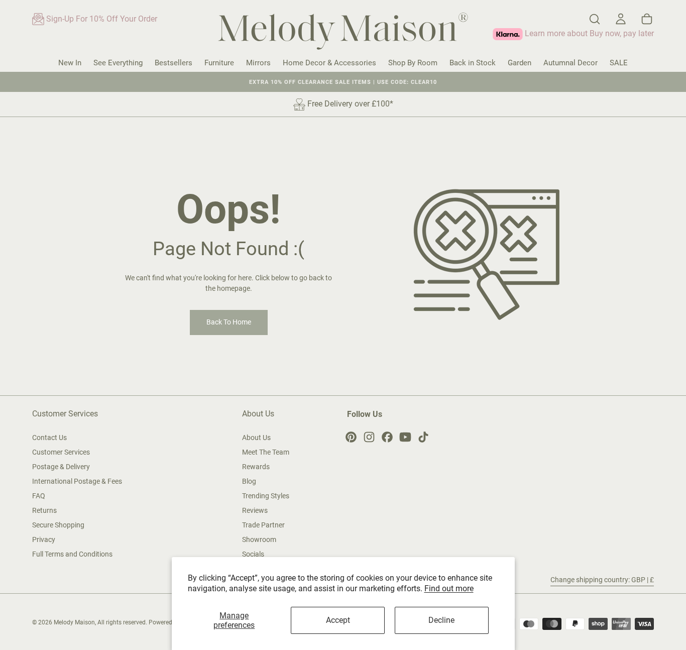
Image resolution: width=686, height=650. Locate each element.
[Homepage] (343, 33)
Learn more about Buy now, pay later (588, 33)
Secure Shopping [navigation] (58, 525)
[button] (595, 19)
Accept (338, 620)
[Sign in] (621, 19)
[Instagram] (369, 437)
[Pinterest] (351, 437)
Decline (441, 620)
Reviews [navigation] (255, 510)
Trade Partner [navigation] (263, 525)
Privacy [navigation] (43, 539)
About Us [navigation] (256, 438)
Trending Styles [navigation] (265, 496)
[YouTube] (405, 437)
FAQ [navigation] (38, 496)
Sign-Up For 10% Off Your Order (100, 19)
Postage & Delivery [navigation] (61, 467)
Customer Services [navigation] (61, 452)
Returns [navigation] (44, 510)
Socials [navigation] (253, 554)
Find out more (449, 588)
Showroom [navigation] (259, 539)
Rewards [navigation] (256, 467)
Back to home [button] (228, 322)
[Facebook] (387, 437)
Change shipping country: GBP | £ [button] (602, 580)
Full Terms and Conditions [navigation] (72, 554)
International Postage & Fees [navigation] (77, 481)
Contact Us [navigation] (49, 438)
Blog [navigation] (249, 481)
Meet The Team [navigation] (265, 452)
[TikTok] (423, 437)
